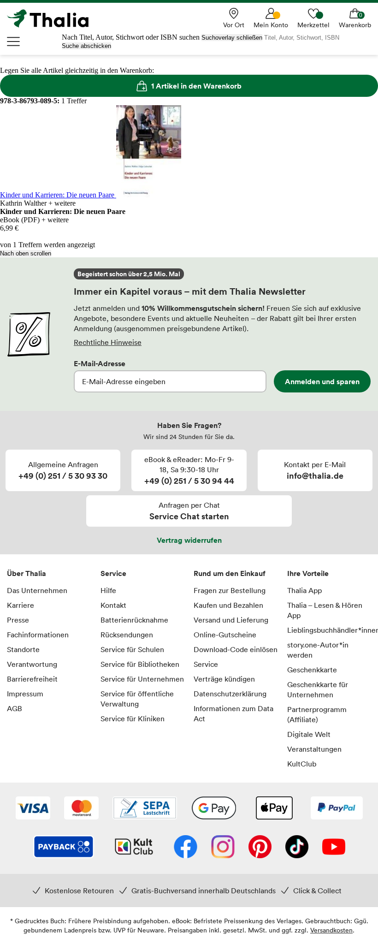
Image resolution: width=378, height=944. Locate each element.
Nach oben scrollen (25, 253)
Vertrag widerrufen (189, 540)
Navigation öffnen (14, 41)
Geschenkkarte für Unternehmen (317, 689)
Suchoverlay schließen (231, 37)
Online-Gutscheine (225, 634)
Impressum (25, 693)
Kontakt (113, 605)
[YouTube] (333, 847)
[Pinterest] (260, 847)
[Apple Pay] (274, 808)
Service (113, 573)
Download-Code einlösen (236, 649)
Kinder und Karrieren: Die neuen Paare (58, 195)
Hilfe (108, 590)
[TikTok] (296, 847)
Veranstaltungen (314, 749)
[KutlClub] (134, 847)
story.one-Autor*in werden (317, 649)
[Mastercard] (81, 808)
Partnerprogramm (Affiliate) (317, 714)
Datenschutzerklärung (230, 693)
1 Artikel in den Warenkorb (196, 86)
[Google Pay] (214, 808)
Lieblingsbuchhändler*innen (329, 630)
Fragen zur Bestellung (230, 590)
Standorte (23, 649)
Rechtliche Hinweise (108, 342)
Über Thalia (26, 573)
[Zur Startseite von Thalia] (53, 18)
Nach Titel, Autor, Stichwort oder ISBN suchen (131, 37)
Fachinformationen (38, 634)
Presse (18, 619)
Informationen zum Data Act (233, 713)
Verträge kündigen (224, 678)
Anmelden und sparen (322, 381)
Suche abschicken (86, 45)
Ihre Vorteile (308, 573)
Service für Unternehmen (142, 678)
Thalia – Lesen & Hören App (324, 610)
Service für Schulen (132, 649)
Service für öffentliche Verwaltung (137, 698)
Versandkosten (331, 930)
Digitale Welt (309, 734)
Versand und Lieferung (231, 619)
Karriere (20, 605)
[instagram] (223, 847)
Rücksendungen (126, 634)
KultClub (301, 763)
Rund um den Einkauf (230, 573)
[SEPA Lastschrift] (144, 808)
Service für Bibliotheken (139, 664)
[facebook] (185, 847)
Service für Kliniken (132, 718)
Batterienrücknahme (134, 619)
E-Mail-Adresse (99, 363)
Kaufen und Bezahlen (228, 605)
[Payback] (63, 847)
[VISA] (33, 808)
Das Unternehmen (37, 590)
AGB (14, 708)
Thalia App (304, 590)
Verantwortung (32, 664)
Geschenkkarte (312, 669)
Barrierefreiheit (32, 678)
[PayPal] (337, 808)
